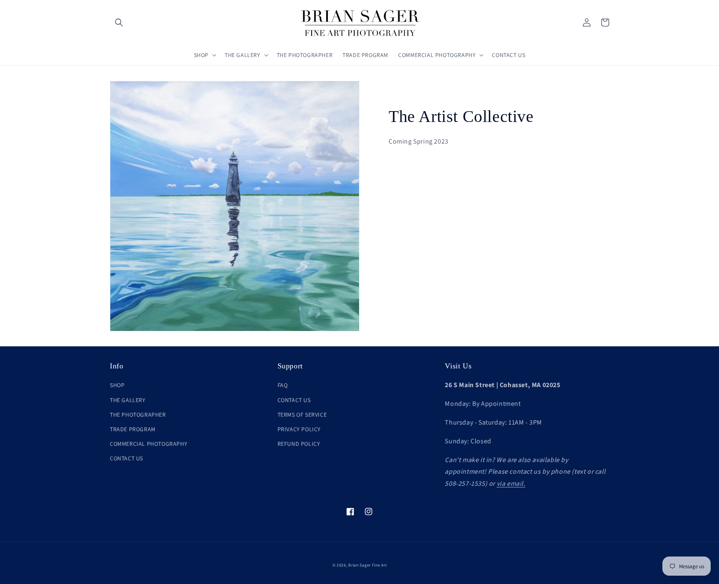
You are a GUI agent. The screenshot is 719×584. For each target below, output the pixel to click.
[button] (119, 22)
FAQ (283, 385)
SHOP (117, 385)
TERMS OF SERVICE (302, 414)
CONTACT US (126, 458)
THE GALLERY (128, 400)
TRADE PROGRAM (133, 429)
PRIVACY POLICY (299, 429)
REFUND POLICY (299, 443)
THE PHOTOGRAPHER (138, 414)
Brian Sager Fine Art (367, 565)
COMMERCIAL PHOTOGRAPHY (148, 443)
